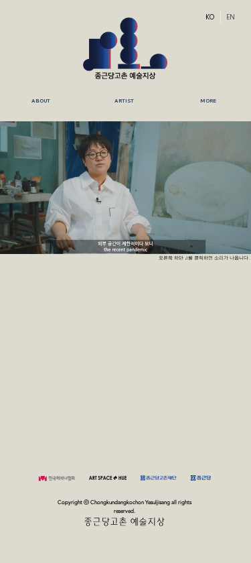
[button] (124, 101)
